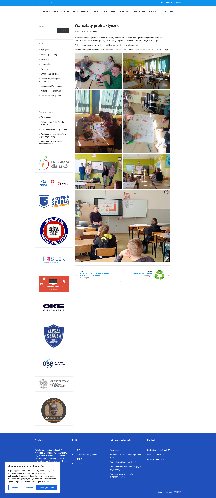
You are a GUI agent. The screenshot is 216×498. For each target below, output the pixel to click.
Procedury (139, 12)
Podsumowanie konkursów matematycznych (52, 142)
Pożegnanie (46, 117)
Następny (142, 272)
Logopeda (45, 64)
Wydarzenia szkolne (50, 74)
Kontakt (125, 12)
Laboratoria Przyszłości (51, 86)
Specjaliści (45, 49)
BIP (171, 12)
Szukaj (41, 26)
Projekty (44, 69)
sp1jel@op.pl (158, 459)
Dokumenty (70, 12)
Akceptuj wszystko (46, 488)
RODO (163, 12)
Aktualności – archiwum (51, 91)
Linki (113, 12)
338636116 (159, 455)
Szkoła (56, 12)
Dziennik (85, 12)
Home (45, 12)
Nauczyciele (100, 12)
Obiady (152, 12)
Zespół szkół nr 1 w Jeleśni (49, 3)
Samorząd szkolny (49, 54)
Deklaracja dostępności (51, 96)
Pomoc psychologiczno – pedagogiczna (51, 80)
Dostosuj (14, 488)
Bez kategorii (84, 278)
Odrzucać (29, 488)
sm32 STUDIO (175, 492)
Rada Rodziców (48, 59)
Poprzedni (98, 273)
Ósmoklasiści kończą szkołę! (54, 129)
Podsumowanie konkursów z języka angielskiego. (52, 135)
